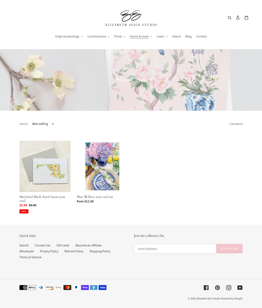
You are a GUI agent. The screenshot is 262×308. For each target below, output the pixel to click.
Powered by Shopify (232, 298)
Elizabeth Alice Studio (208, 298)
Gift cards (62, 245)
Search (24, 245)
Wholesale (26, 251)
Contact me (42, 245)
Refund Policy (73, 251)
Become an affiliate (89, 245)
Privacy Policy (49, 251)
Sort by (23, 123)
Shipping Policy (100, 251)
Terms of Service (30, 257)
